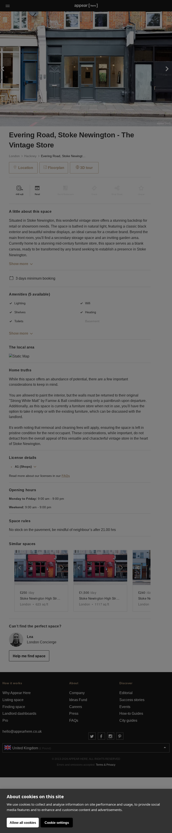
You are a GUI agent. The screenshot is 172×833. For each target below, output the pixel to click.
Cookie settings (57, 822)
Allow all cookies (23, 822)
